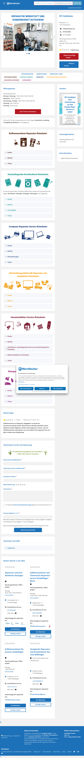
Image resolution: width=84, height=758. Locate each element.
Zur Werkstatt (15, 629)
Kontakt (69, 751)
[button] (27, 53)
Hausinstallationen (11, 80)
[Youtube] (75, 752)
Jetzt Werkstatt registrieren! (75, 7)
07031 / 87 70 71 (12, 686)
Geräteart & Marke (9, 477)
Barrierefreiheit (47, 751)
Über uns (66, 735)
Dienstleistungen (13, 257)
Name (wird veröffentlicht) (12, 460)
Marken (10, 158)
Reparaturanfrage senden (69, 56)
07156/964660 (11, 610)
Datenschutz (56, 751)
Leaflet (78, 124)
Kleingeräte (26, 80)
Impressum (11, 548)
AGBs (63, 751)
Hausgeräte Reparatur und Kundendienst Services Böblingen (40, 652)
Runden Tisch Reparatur (50, 735)
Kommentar (7, 489)
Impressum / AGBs (56, 74)
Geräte (9, 152)
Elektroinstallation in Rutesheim (18, 355)
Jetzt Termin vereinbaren (28, 111)
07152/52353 (67, 32)
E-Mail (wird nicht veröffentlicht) (14, 468)
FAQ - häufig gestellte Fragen (72, 737)
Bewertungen (42, 74)
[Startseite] (13, 3)
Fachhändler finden (69, 733)
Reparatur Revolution (35, 737)
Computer (39, 77)
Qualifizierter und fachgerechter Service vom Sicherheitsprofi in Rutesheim (28, 348)
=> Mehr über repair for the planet (27, 454)
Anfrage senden (15, 633)
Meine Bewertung (9, 484)
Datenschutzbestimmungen (22, 505)
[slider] (64, 50)
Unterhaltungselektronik (56, 77)
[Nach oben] (0, 756)
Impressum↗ (37, 751)
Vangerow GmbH (47, 733)
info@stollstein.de (69, 29)
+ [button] (61, 95)
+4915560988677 (37, 681)
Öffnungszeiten (27, 74)
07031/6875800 (37, 613)
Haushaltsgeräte (26, 77)
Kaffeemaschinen (10, 77)
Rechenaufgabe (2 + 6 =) (11, 513)
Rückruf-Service (69, 65)
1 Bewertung (74, 50)
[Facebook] (79, 752)
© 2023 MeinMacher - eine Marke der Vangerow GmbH (16, 751)
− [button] (61, 97)
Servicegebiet (11, 210)
